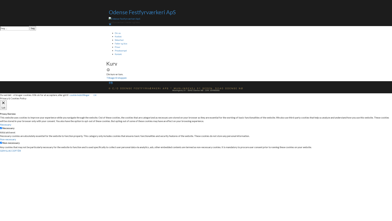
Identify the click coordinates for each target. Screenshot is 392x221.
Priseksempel (121, 50)
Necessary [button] (5, 124)
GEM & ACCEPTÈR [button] (10, 150)
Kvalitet (118, 36)
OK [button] (95, 95)
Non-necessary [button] (8, 139)
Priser (117, 47)
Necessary (8, 128)
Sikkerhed (119, 40)
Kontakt (118, 54)
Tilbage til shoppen (116, 77)
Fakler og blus (121, 43)
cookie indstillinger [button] (80, 94)
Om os (118, 33)
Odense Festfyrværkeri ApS (142, 12)
